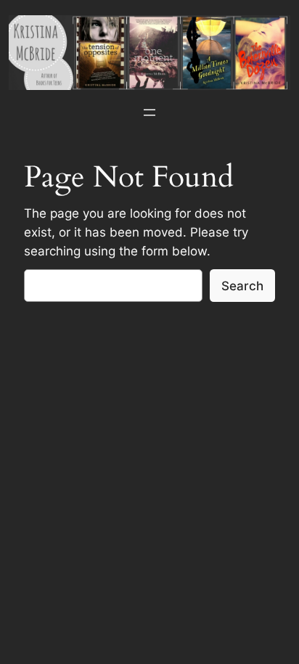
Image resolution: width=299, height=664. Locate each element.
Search (242, 286)
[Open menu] (149, 112)
